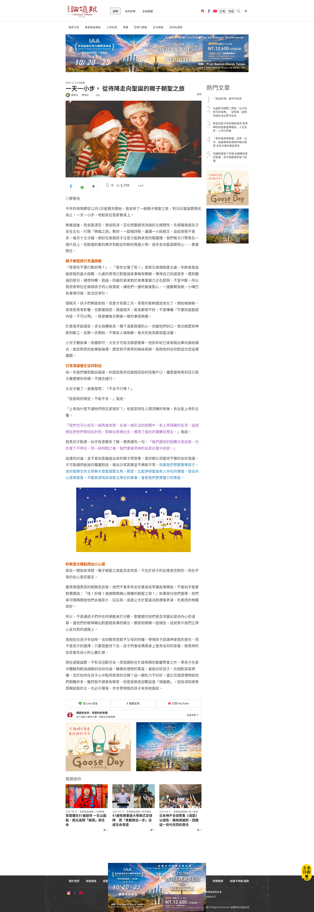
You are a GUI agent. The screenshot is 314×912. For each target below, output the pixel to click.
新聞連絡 (91, 881)
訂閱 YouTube (180, 703)
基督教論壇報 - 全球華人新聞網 (82, 11)
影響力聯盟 (140, 27)
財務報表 (218, 881)
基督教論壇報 (93, 27)
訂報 (222, 11)
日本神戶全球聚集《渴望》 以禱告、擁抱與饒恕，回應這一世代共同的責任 (179, 820)
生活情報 (158, 27)
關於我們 (74, 881)
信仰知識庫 (175, 27)
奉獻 (231, 11)
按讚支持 (134, 703)
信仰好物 (130, 11)
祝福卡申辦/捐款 (239, 881)
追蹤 (98, 94)
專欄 (125, 27)
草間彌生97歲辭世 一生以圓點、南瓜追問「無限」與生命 (86, 820)
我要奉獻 (192, 715)
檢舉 (199, 94)
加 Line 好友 (90, 703)
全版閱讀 (147, 11)
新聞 (115, 11)
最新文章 (74, 27)
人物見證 (111, 27)
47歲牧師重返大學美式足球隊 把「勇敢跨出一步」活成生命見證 (132, 820)
